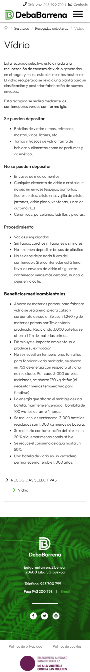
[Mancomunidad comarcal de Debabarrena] (36, 15)
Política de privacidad (25, 646)
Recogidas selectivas (51, 28)
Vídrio (23, 489)
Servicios (21, 28)
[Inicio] (6, 28)
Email (65, 591)
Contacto (81, 4)
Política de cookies (67, 646)
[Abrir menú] (78, 14)
